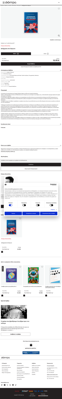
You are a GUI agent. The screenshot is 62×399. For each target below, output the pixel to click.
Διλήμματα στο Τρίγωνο (6, 242)
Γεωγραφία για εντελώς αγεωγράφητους (32, 286)
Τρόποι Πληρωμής (35, 370)
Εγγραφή (33, 374)
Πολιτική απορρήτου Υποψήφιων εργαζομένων (23, 368)
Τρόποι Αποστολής (35, 367)
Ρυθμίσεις (53, 209)
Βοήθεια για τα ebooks (36, 365)
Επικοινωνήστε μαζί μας (6, 367)
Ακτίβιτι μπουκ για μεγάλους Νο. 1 (8, 286)
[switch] (24, 205)
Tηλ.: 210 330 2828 (50, 370)
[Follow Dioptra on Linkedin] (10, 385)
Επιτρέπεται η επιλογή (31, 213)
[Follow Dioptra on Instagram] (5, 385)
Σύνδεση (33, 372)
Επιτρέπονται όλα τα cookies (49, 213)
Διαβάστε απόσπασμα (55, 39)
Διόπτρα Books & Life (6, 365)
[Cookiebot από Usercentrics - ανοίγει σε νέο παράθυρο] (52, 185)
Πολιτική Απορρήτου (21, 377)
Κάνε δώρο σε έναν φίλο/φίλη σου (23, 373)
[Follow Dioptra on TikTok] (16, 385)
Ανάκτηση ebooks (20, 365)
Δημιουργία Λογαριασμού (31, 168)
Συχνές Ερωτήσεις (35, 369)
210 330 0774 (51, 378)
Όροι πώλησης (19, 370)
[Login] (56, 2)
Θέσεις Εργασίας (5, 370)
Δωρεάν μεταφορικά (21, 372)
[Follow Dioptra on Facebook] (2, 385)
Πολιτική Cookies (20, 375)
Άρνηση (13, 213)
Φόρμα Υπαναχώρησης (6, 372)
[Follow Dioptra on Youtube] (13, 385)
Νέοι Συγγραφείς (5, 369)
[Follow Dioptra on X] (7, 385)
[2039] (31, 22)
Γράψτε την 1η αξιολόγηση (7, 43)
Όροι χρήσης (19, 379)
